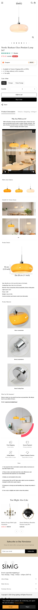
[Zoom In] (33, 37)
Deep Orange (19, 83)
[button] (35, 3)
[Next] (21, 531)
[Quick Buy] (9, 518)
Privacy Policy (18, 603)
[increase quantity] (35, 89)
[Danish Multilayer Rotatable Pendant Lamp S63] (28, 512)
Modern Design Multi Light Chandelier (8, 523)
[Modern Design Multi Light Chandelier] (9, 512)
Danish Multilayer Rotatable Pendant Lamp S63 (27, 523)
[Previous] (16, 531)
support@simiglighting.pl (11, 402)
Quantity (3, 89)
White (4, 83)
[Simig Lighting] (19, 3)
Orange (10, 83)
